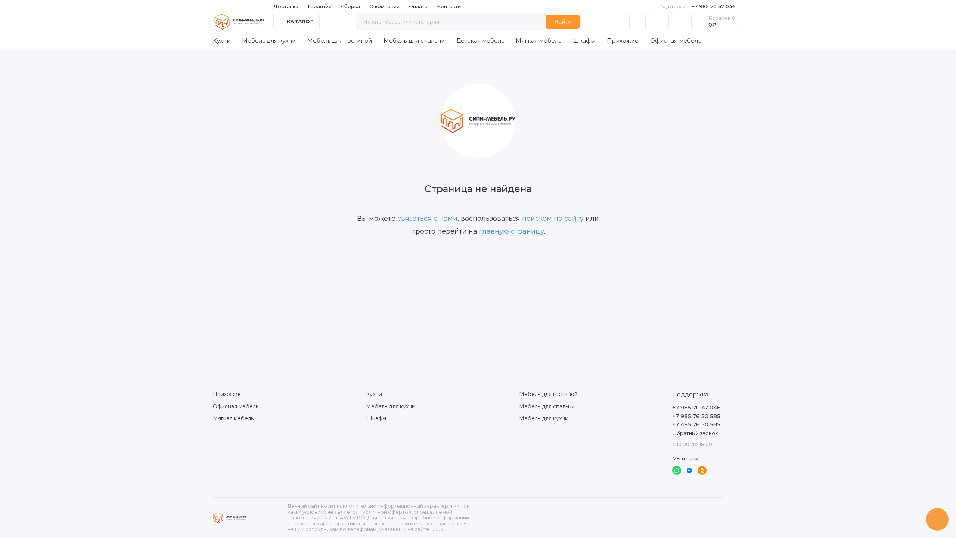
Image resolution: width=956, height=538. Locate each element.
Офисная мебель (675, 40)
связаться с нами (427, 218)
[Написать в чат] (937, 519)
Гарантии (320, 6)
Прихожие (623, 40)
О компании (384, 6)
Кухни (221, 40)
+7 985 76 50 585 (696, 416)
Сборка (350, 6)
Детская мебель (480, 40)
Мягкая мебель (538, 40)
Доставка (285, 6)
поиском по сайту (553, 218)
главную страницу (511, 231)
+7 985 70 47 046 (697, 6)
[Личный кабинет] (637, 21)
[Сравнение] (658, 21)
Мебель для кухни (269, 40)
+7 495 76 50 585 (696, 424)
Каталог (300, 21)
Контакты (449, 6)
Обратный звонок (695, 433)
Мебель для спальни (414, 40)
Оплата (418, 6)
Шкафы (584, 40)
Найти (563, 21)
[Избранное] (679, 21)
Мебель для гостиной (339, 40)
